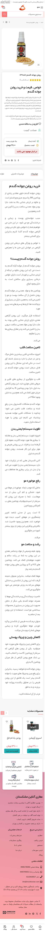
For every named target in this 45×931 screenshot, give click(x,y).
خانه (42, 22)
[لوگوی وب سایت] (22, 8)
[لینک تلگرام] (5, 160)
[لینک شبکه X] (15, 160)
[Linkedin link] (8, 160)
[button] (12, 751)
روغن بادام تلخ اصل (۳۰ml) (14, 739)
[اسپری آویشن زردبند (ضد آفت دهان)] (33, 727)
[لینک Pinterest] (12, 160)
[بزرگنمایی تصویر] (38, 65)
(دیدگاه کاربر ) (24, 79)
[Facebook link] (18, 160)
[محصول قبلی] (9, 22)
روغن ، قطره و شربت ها (32, 22)
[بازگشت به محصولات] (6, 22)
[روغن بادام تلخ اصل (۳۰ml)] (12, 727)
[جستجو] (4, 14)
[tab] (34, 174)
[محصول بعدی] (3, 22)
